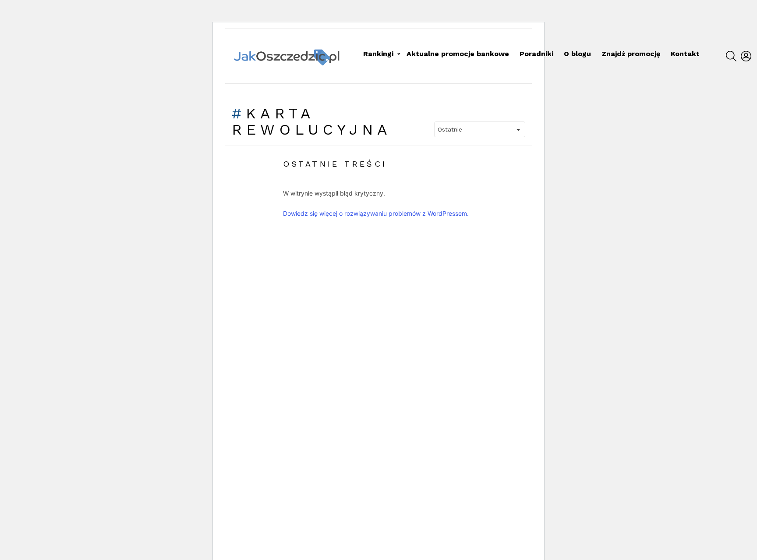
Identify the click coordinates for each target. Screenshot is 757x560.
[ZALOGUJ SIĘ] (746, 56)
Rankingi (378, 54)
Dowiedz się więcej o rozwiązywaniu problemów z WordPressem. (376, 213)
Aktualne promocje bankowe (458, 54)
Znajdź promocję (630, 54)
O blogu (577, 54)
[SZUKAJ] (731, 56)
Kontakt (685, 54)
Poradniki (536, 54)
